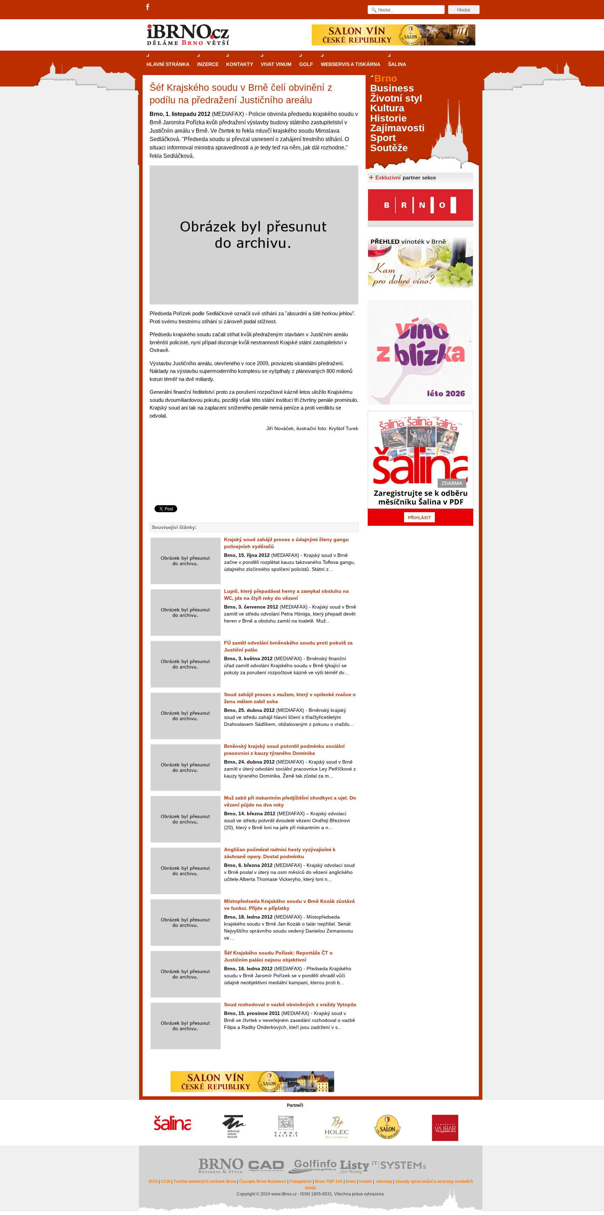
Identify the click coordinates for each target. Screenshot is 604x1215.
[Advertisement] (253, 477)
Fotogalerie (300, 1181)
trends (365, 1181)
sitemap (384, 1181)
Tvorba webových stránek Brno (204, 1181)
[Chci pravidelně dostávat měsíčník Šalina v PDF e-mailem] (420, 468)
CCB (165, 1181)
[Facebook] (148, 7)
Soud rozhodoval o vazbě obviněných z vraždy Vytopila (290, 1004)
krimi (351, 1181)
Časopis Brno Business (262, 1181)
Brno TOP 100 (329, 1181)
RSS (153, 1181)
